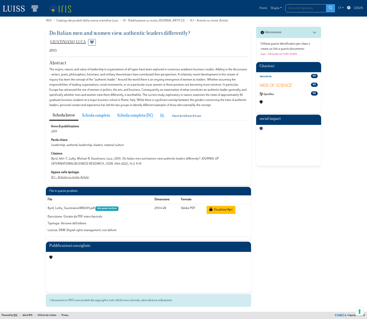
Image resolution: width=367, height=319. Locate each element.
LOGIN (358, 8)
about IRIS (27, 315)
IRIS (49, 20)
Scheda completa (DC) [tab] (135, 116)
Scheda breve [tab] (64, 115)
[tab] (162, 115)
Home (263, 8)
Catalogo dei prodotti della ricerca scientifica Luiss (87, 20)
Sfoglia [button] (275, 8)
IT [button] (339, 8)
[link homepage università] (60, 8)
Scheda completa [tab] (96, 116)
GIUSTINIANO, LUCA (68, 42)
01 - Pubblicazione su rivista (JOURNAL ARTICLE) (154, 20)
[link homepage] (22, 8)
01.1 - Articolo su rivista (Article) (209, 20)
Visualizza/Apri (222, 209)
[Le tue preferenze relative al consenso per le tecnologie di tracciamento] (360, 312)
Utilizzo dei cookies (47, 315)
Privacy (64, 315)
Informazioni (272, 32)
